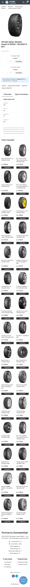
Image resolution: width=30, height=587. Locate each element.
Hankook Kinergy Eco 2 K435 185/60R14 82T (7, 514)
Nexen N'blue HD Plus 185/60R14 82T (22, 487)
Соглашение (7, 567)
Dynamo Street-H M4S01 (14, 85)
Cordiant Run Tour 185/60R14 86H (6, 287)
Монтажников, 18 (15, 553)
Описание (7, 94)
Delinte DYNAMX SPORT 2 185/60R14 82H (6, 488)
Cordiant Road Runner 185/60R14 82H (22, 236)
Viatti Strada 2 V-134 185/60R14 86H (22, 211)
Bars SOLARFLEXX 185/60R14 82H (21, 361)
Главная (3, 6)
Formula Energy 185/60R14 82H (20, 411)
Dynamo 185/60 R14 (7, 88)
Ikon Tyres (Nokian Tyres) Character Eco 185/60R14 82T (22, 160)
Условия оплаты (22, 564)
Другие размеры (21, 94)
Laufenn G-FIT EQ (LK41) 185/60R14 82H (7, 336)
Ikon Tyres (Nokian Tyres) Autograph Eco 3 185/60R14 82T (22, 186)
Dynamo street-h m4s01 (14, 8)
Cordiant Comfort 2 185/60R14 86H (6, 211)
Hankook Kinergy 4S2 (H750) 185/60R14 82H (7, 386)
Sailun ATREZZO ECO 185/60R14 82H (7, 159)
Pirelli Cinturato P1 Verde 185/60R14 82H (7, 236)
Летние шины (19, 6)
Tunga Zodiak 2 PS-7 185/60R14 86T (7, 185)
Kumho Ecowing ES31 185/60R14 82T (7, 261)
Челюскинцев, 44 (15, 548)
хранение (14, 81)
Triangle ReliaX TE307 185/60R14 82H (22, 462)
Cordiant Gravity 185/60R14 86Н (5, 411)
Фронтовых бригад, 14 (15, 551)
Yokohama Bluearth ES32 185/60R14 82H (7, 311)
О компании (7, 562)
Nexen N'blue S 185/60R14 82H (5, 361)
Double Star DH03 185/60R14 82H (21, 513)
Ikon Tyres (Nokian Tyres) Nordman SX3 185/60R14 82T (22, 437)
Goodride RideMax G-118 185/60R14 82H (22, 287)
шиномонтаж (6, 81)
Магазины (7, 564)
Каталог (10, 6)
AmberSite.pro (15, 584)
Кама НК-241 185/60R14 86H (5, 462)
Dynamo (3, 8)
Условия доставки (22, 562)
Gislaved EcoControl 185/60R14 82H (21, 311)
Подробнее (7, 167)
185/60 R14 (24, 85)
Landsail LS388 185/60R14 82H (5, 436)
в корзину (19, 61)
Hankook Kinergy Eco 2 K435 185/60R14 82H (22, 261)
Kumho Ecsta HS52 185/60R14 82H (21, 385)
